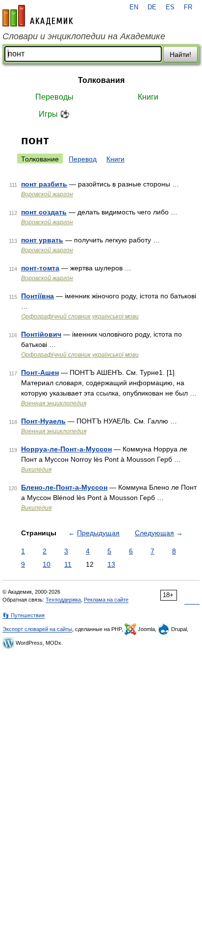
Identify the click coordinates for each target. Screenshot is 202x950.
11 (68, 564)
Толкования (101, 80)
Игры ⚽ (54, 114)
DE (152, 7)
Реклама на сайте (106, 600)
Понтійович (41, 334)
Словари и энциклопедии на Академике (83, 36)
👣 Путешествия (23, 615)
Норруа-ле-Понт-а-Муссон (66, 449)
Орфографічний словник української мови (80, 316)
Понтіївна (37, 296)
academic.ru (37, 15)
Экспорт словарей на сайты (37, 629)
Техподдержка (63, 600)
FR (188, 7)
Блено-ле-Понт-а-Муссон (64, 487)
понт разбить (44, 184)
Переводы (54, 97)
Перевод (83, 159)
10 (46, 564)
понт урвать (42, 240)
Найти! (180, 54)
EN (133, 7)
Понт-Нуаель (43, 421)
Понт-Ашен (40, 372)
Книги (148, 97)
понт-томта (40, 268)
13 (111, 564)
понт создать (44, 212)
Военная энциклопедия (53, 403)
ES (170, 7)
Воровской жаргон (47, 194)
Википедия (36, 469)
